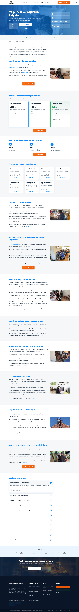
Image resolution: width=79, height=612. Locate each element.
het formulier (40, 80)
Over (42, 2)
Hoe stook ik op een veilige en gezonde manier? (20, 505)
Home (10, 41)
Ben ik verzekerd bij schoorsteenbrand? (18, 534)
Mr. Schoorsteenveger (28, 610)
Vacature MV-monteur (46, 594)
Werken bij (58, 594)
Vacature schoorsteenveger (34, 600)
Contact (47, 2)
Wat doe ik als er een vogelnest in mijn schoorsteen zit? (21, 539)
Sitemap (69, 610)
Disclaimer (64, 610)
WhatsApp (26, 28)
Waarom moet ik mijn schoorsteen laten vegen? (20, 482)
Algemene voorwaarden (51, 610)
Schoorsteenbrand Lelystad (34, 588)
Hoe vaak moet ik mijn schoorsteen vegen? (19, 495)
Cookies (61, 610)
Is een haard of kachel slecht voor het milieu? (19, 515)
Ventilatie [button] (36, 2)
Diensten (13, 41)
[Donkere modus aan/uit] (77, 2)
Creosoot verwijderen (33, 598)
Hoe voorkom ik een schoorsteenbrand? (18, 520)
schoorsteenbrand (25, 72)
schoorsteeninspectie (15, 244)
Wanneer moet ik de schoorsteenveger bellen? (20, 500)
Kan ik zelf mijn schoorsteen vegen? (17, 525)
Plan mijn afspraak (63, 2)
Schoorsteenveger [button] (26, 2)
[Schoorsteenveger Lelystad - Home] (11, 2)
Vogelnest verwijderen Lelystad (34, 591)
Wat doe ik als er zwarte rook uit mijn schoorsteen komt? (22, 529)
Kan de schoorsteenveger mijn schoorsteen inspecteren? (22, 510)
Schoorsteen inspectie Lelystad (34, 586)
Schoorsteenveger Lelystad (14, 67)
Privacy (57, 610)
